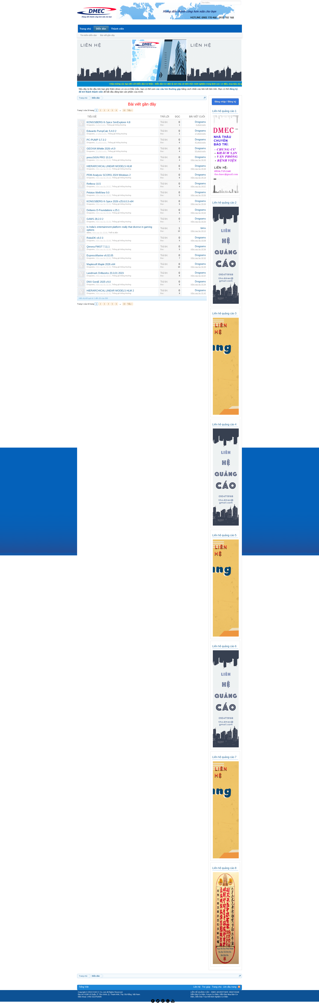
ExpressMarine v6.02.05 (100, 255)
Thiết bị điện (113, 233)
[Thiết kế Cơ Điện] (163, 1000)
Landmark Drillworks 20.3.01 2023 (105, 273)
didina (89, 233)
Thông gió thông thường (116, 125)
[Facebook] (152, 1000)
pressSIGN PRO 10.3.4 (99, 157)
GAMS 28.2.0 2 (95, 219)
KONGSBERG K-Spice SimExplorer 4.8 (108, 122)
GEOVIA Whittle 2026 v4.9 (101, 148)
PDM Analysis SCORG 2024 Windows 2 (109, 175)
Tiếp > (129, 110)
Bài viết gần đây (107, 35)
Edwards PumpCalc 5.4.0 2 (101, 131)
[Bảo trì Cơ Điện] (168, 1000)
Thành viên (117, 28)
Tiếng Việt (84, 987)
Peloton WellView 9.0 (98, 192)
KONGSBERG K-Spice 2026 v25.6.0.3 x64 (110, 201)
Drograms (91, 125)
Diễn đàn (101, 28)
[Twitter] (158, 1000)
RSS (239, 987)
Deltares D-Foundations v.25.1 (103, 210)
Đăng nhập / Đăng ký (225, 101)
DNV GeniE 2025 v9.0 (99, 282)
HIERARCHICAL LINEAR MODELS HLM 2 (110, 290)
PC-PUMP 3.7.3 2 (96, 140)
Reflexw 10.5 (94, 183)
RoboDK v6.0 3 (95, 238)
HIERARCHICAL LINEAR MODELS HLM (109, 166)
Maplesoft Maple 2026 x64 (101, 264)
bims (203, 228)
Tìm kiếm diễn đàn (88, 35)
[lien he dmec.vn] (104, 80)
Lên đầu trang (229, 987)
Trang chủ (85, 28)
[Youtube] (173, 1000)
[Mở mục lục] (205, 98)
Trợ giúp (206, 987)
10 (124, 110)
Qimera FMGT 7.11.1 (98, 246)
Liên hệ (196, 987)
